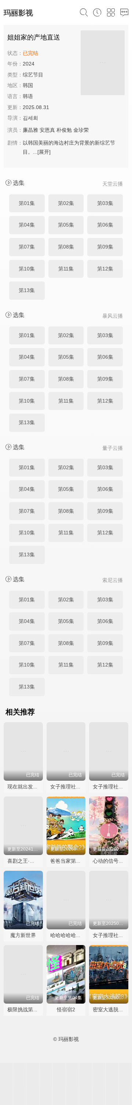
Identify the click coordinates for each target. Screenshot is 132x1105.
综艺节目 (33, 75)
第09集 (105, 247)
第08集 (66, 247)
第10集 (27, 269)
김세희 (30, 118)
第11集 (66, 269)
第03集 (105, 203)
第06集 (105, 225)
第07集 (27, 247)
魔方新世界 (23, 935)
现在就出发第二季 (27, 786)
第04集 (27, 225)
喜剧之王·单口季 (26, 861)
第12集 (105, 269)
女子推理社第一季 (70, 786)
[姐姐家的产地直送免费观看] (103, 63)
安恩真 (47, 130)
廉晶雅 (30, 130)
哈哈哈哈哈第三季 (70, 935)
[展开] (44, 152)
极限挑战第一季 (25, 1009)
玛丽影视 (18, 13)
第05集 (66, 225)
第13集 (27, 290)
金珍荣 (81, 130)
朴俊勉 (64, 130)
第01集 (27, 203)
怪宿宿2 (66, 1009)
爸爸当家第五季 (68, 861)
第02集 (66, 203)
